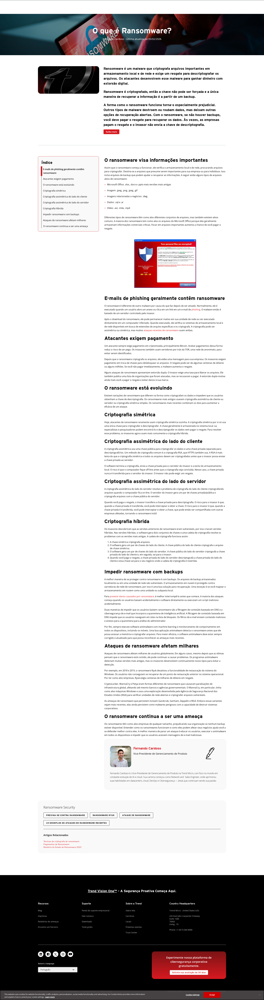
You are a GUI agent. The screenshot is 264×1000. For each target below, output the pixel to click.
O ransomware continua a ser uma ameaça (65, 226)
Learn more (50, 997)
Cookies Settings (193, 995)
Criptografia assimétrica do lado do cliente (65, 196)
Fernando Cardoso (147, 748)
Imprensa (42, 916)
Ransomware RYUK (104, 815)
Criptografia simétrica (54, 190)
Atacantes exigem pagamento (58, 178)
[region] (132, 995)
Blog (40, 910)
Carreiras (130, 916)
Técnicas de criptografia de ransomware (61, 841)
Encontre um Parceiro (48, 927)
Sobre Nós (130, 910)
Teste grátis (87, 927)
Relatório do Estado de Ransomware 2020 (62, 847)
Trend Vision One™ (102, 891)
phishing (195, 309)
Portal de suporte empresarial (95, 910)
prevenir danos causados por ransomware (132, 596)
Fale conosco (88, 916)
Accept (212, 995)
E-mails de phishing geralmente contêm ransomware (63, 171)
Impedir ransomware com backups (61, 214)
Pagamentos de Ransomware (56, 844)
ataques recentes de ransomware (161, 330)
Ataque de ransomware (136, 815)
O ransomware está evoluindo (58, 184)
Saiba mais (111, 132)
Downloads (87, 921)
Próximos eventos (134, 927)
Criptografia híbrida (53, 208)
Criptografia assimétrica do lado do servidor (66, 202)
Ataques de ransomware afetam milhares (64, 220)
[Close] (260, 995)
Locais (128, 921)
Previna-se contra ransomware (65, 815)
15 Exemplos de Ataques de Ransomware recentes (76, 823)
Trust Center (131, 932)
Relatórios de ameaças (48, 921)
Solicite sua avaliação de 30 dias (189, 972)
